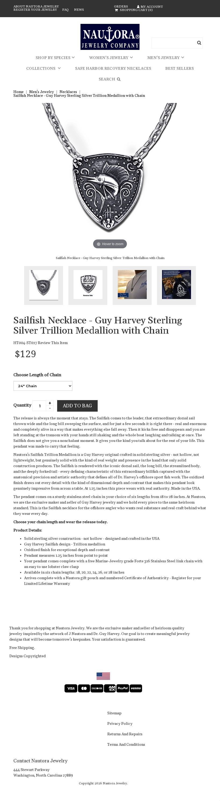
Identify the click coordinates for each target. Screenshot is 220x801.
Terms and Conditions (126, 745)
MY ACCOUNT (152, 7)
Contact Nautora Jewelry (40, 761)
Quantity (22, 405)
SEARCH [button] (107, 79)
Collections (41, 68)
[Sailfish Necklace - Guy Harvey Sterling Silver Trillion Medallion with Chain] (43, 285)
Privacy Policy (120, 724)
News (79, 10)
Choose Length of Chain (37, 375)
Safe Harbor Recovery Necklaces (113, 68)
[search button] (199, 43)
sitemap (114, 713)
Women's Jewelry (109, 58)
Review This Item (53, 343)
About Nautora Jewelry (36, 7)
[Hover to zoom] (110, 176)
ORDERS (121, 7)
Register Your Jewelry (35, 10)
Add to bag (77, 406)
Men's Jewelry (163, 58)
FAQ (65, 10)
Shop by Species (53, 58)
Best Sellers (179, 68)
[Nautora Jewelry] (110, 37)
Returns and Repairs (124, 734)
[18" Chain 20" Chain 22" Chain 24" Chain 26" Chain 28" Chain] (42, 386)
